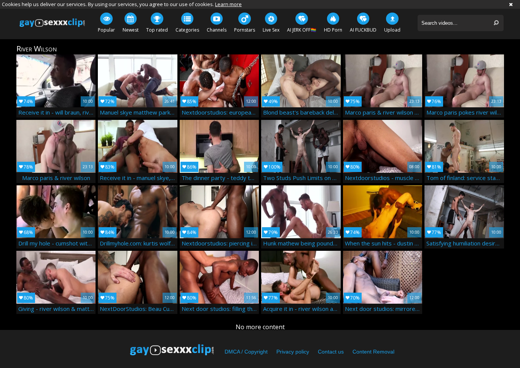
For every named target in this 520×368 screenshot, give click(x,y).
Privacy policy (292, 352)
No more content (260, 327)
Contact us (331, 352)
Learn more (228, 4)
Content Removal (373, 352)
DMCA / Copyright (246, 352)
